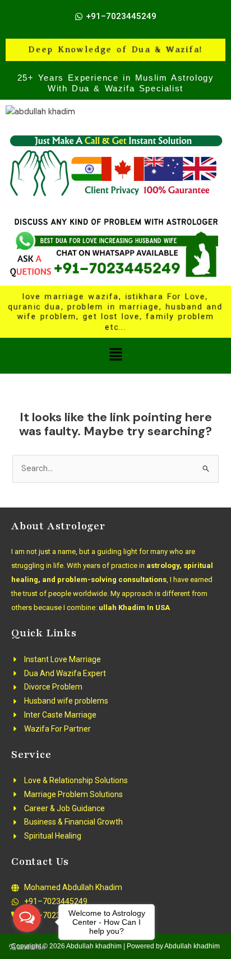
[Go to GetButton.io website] (27, 947)
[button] (115, 355)
